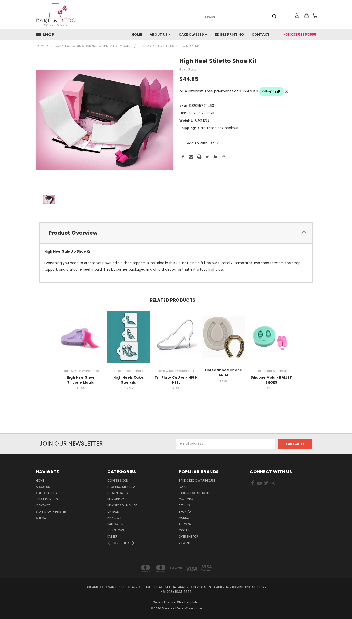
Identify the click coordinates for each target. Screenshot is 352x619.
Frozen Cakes (117, 493)
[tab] (176, 232)
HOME (137, 34)
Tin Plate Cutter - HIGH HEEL (176, 380)
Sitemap (41, 518)
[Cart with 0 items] (314, 15)
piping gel (114, 518)
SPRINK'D (185, 512)
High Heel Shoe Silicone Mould (81, 380)
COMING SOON (117, 480)
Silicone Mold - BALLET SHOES (271, 380)
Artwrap (185, 524)
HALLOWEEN (115, 524)
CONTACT (261, 34)
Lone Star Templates (184, 602)
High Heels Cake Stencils (128, 380)
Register (59, 512)
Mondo (184, 518)
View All (185, 543)
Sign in (41, 512)
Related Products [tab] (172, 300)
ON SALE (113, 512)
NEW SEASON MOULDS (122, 505)
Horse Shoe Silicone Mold (223, 373)
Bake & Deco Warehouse (197, 480)
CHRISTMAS (115, 530)
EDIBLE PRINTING (229, 34)
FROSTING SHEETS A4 (122, 487)
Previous (339, 604)
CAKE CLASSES (191, 34)
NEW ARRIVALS (117, 499)
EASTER (112, 536)
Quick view (80, 332)
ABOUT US (159, 34)
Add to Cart (81, 341)
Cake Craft (187, 499)
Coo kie (184, 530)
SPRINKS (184, 505)
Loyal (183, 487)
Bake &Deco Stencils (194, 493)
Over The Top (188, 536)
